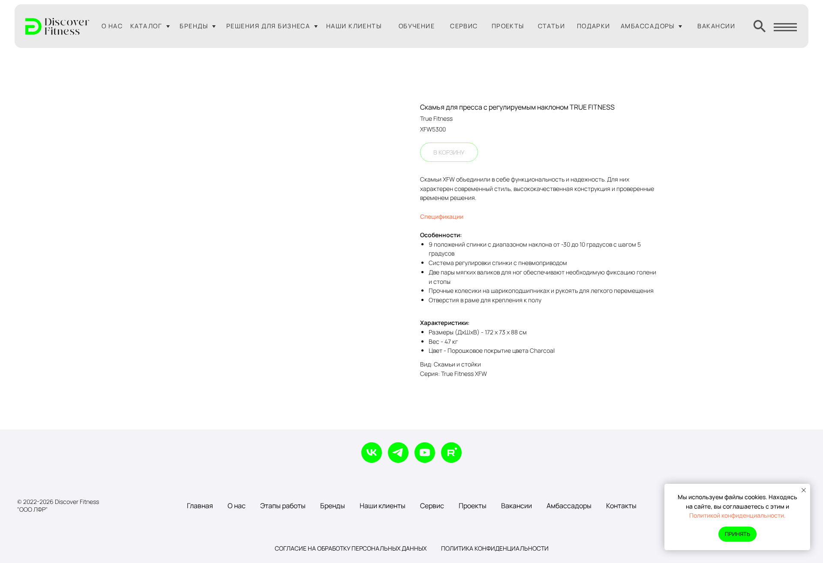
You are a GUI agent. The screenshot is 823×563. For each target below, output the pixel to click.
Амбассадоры (569, 505)
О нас (237, 505)
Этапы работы (283, 505)
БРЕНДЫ (194, 26)
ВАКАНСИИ (716, 26)
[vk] (371, 452)
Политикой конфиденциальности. (737, 515)
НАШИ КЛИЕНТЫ (353, 26)
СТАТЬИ (551, 26)
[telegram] (398, 452)
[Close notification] (803, 490)
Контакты (621, 505)
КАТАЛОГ (146, 26)
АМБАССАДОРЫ (648, 26)
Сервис (432, 505)
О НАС (112, 26)
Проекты (473, 505)
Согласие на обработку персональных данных (351, 548)
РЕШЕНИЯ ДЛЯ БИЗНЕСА (268, 26)
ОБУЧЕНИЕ (417, 26)
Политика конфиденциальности (495, 548)
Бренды (332, 505)
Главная (200, 505)
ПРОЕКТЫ (508, 26)
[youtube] (425, 452)
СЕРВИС (464, 26)
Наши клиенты (382, 505)
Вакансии (516, 505)
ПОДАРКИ (593, 26)
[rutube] (451, 452)
